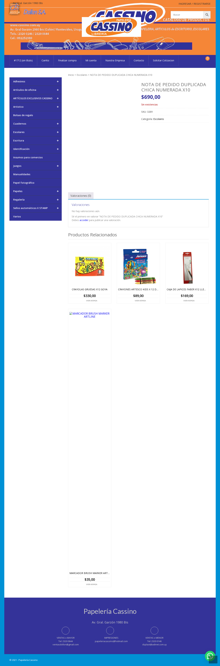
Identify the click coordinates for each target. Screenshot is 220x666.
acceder (84, 220)
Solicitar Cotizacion (163, 60)
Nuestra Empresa (115, 60)
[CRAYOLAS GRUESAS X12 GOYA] (89, 266)
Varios (17, 216)
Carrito (45, 60)
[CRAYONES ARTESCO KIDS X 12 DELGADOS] (138, 266)
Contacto (139, 60)
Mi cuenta (90, 60)
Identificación (36, 149)
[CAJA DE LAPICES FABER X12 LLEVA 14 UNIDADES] (187, 266)
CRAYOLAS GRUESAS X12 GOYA (89, 289)
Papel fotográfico (23, 182)
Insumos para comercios (28, 157)
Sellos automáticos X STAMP (36, 208)
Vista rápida (91, 301)
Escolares (82, 74)
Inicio (71, 74)
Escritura (36, 140)
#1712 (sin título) (23, 60)
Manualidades (21, 174)
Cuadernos (36, 123)
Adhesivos (36, 81)
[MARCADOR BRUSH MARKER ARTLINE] (89, 441)
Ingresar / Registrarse (195, 3)
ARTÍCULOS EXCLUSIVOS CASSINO (36, 98)
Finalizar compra (67, 60)
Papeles (36, 191)
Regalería (36, 199)
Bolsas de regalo (23, 115)
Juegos (36, 165)
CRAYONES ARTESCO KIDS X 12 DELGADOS (138, 289)
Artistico (36, 106)
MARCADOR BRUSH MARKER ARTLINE (89, 573)
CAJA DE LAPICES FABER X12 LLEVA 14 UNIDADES (187, 289)
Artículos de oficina (36, 90)
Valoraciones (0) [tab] (80, 196)
